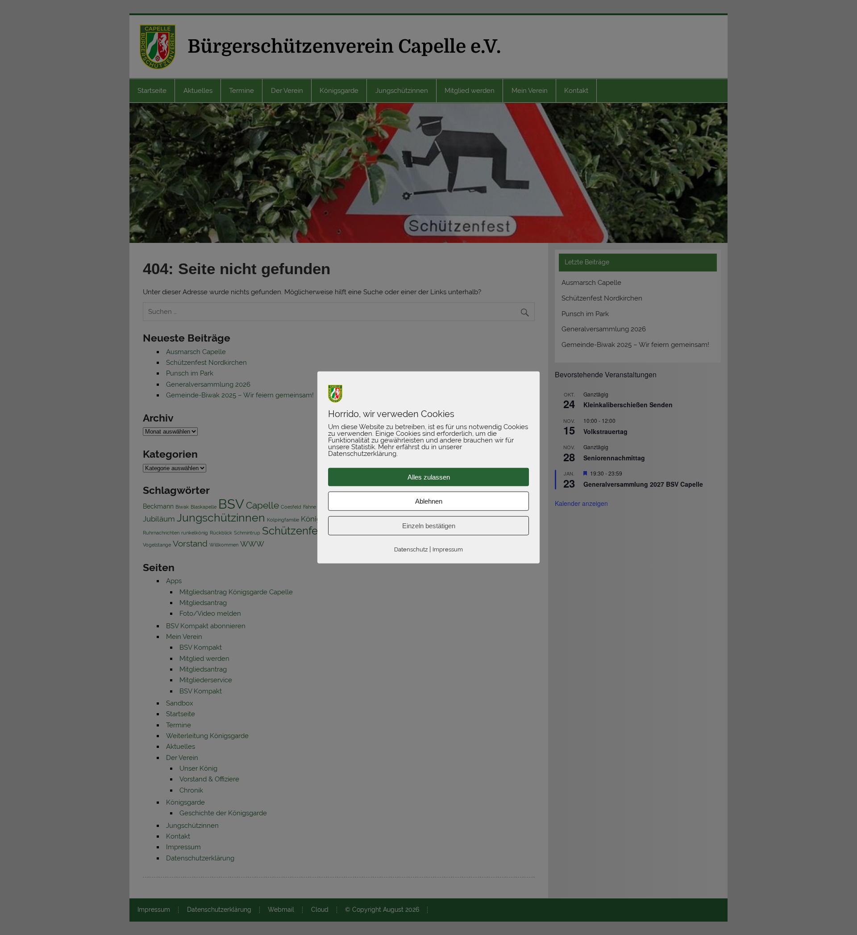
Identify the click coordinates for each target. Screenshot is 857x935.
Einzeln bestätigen (428, 526)
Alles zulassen (429, 477)
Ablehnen (428, 501)
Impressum (448, 549)
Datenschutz (411, 549)
